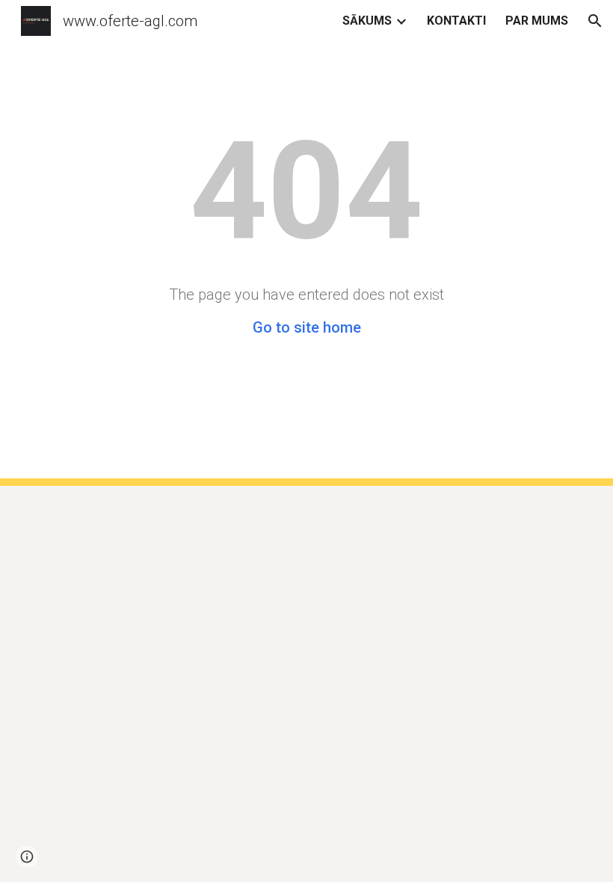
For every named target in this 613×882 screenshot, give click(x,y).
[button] (595, 21)
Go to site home (307, 327)
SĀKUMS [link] (367, 20)
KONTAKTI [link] (456, 20)
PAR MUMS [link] (536, 20)
